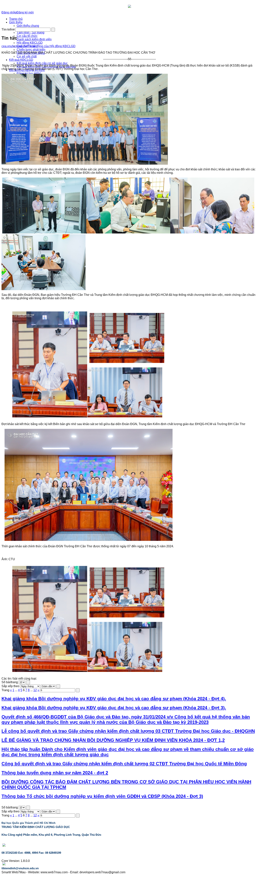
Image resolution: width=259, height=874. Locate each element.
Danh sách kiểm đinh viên (34, 39)
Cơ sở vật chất (27, 56)
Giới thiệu (15, 22)
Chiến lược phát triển (31, 49)
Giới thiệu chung (28, 25)
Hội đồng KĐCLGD (30, 42)
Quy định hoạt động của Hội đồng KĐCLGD (46, 46)
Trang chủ (16, 18)
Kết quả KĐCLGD (21, 59)
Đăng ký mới (25, 12)
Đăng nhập (9, 12)
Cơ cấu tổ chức (27, 36)
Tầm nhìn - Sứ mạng (30, 32)
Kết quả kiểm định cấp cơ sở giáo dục (42, 63)
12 (35, 690)
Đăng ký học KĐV (29, 73)
